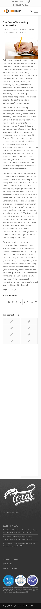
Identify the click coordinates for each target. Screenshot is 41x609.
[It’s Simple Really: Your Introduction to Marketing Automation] (29, 334)
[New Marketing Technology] (29, 328)
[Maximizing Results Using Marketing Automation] (29, 321)
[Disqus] (20, 380)
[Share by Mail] (36, 302)
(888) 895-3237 (8, 564)
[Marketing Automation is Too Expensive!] (29, 341)
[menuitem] (17, 1)
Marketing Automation (15, 290)
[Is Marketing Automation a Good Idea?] (11, 334)
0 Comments (22, 29)
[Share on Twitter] (9, 302)
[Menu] (35, 11)
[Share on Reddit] (32, 302)
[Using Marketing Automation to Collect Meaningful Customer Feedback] (11, 341)
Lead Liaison (22, 32)
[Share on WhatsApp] (13, 302)
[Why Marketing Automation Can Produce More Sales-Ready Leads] (11, 321)
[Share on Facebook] (5, 302)
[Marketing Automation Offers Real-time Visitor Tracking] (11, 328)
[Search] (30, 11)
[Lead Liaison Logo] (17, 11)
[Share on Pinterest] (17, 302)
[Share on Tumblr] (24, 302)
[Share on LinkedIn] (20, 302)
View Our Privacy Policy (10, 513)
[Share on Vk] (28, 302)
